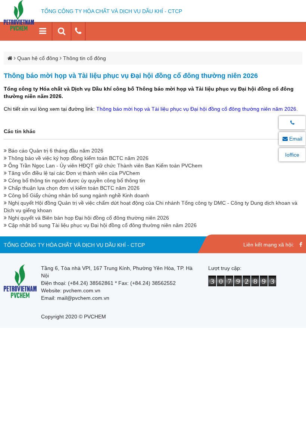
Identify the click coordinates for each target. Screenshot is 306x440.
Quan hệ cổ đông (37, 58)
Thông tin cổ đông (84, 58)
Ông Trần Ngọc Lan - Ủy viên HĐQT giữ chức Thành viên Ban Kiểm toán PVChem (104, 166)
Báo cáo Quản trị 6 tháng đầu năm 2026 (55, 151)
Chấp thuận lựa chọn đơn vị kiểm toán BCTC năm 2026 (73, 188)
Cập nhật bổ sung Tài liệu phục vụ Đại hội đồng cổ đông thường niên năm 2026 (102, 225)
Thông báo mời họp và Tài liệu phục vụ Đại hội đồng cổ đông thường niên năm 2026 (196, 109)
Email (295, 139)
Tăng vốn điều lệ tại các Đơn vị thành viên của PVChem (73, 173)
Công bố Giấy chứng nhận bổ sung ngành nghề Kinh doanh (78, 195)
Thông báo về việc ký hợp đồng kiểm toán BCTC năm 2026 (78, 158)
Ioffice (292, 155)
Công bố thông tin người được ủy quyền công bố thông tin (76, 180)
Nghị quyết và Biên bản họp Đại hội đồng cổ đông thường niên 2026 (88, 218)
